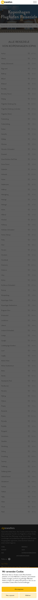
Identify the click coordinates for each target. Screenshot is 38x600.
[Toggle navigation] (35, 3)
